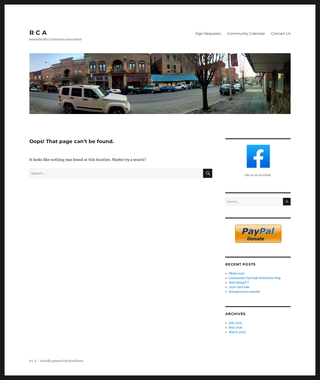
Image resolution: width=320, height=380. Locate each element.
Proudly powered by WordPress (61, 361)
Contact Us (281, 33)
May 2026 (236, 327)
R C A (38, 32)
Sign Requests (208, 33)
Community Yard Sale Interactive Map (255, 278)
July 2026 (235, 323)
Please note (236, 273)
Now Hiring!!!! (239, 282)
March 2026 (237, 332)
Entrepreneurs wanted (244, 292)
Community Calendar (246, 33)
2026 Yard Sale (239, 287)
